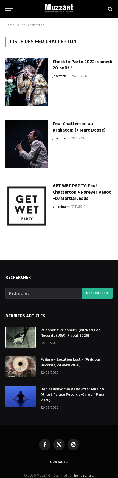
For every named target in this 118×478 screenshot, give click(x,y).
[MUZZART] (59, 9)
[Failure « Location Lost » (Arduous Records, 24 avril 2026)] (20, 366)
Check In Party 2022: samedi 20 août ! (82, 65)
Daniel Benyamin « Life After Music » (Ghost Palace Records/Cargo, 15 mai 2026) (73, 394)
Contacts (59, 462)
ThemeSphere (82, 475)
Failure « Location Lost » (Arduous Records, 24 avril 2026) (71, 362)
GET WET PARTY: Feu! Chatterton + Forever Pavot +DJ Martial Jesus (82, 192)
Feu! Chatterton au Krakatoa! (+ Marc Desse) (79, 127)
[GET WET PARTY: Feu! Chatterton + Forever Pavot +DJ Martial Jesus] (26, 206)
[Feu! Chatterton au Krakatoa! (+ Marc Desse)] (26, 144)
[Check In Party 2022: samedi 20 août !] (26, 82)
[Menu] (9, 9)
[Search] (110, 9)
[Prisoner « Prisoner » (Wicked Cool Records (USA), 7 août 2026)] (20, 337)
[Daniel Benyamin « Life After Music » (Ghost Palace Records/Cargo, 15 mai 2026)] (20, 396)
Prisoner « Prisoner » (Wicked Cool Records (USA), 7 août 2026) (71, 332)
